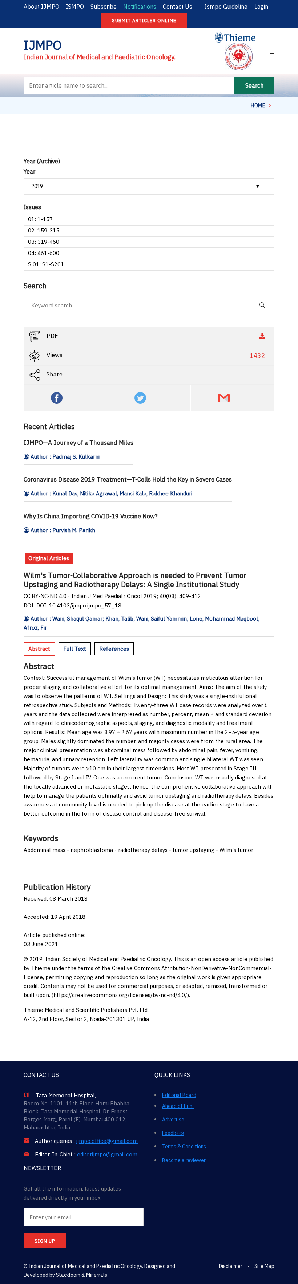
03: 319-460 (43, 241)
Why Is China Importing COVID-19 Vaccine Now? (91, 516)
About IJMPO (41, 6)
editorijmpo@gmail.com (107, 1154)
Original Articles (48, 558)
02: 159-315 (43, 230)
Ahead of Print (178, 1106)
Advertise (173, 1119)
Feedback (173, 1133)
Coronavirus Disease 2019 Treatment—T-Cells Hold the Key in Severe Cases (128, 479)
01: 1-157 (40, 219)
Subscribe (103, 6)
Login (261, 6)
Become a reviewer (184, 1160)
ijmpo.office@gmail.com (107, 1141)
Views (155, 355)
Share (54, 375)
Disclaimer (230, 1266)
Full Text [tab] (74, 648)
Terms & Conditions (184, 1146)
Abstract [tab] (39, 648)
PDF (51, 336)
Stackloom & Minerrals (81, 1275)
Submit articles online (144, 20)
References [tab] (114, 648)
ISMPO (75, 6)
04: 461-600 (43, 253)
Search (254, 85)
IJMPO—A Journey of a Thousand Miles (78, 443)
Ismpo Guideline (226, 6)
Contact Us (177, 6)
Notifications (139, 6)
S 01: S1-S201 (46, 264)
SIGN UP (45, 1241)
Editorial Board (179, 1095)
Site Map (264, 1266)
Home (258, 105)
